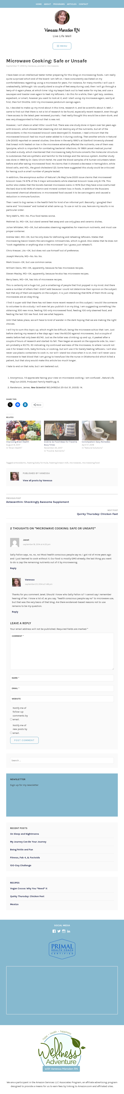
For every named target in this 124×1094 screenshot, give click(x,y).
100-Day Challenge (20, 865)
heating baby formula (37, 463)
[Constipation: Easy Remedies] (99, 431)
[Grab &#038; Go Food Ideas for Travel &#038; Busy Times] (61, 431)
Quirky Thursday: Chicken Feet (27, 896)
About (47, 4)
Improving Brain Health (17, 442)
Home (39, 4)
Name (15, 678)
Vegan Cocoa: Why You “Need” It (28, 888)
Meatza (14, 904)
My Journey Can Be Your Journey (28, 841)
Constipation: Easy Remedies (96, 442)
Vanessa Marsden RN (62, 30)
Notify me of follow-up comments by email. (20, 714)
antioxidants (19, 463)
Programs (59, 4)
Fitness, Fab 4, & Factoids (25, 857)
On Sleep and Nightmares (24, 833)
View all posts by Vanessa (37, 480)
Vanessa (32, 66)
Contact (83, 4)
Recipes (15, 882)
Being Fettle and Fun (21, 849)
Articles (72, 4)
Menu (63, 45)
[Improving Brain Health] (23, 431)
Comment (18, 636)
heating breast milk (59, 463)
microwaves (53, 66)
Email (15, 688)
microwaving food (91, 463)
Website (16, 698)
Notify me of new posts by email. (20, 729)
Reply (13, 568)
